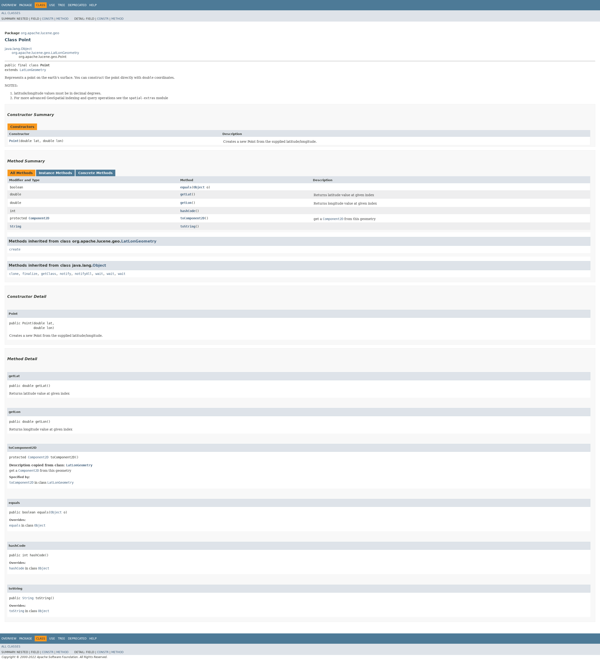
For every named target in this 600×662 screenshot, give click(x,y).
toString (187, 226)
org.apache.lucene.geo (40, 33)
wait (99, 274)
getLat (185, 194)
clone (14, 274)
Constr (47, 18)
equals (185, 187)
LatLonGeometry (33, 70)
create (14, 249)
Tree (61, 5)
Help (93, 5)
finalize (29, 274)
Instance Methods (55, 173)
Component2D (39, 218)
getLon (185, 203)
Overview (8, 5)
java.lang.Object (18, 49)
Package (25, 5)
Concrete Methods (95, 173)
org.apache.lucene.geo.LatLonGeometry (45, 53)
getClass (48, 274)
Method (62, 18)
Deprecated (77, 5)
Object (199, 187)
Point (14, 141)
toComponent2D (192, 218)
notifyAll (83, 274)
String (15, 226)
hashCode (187, 211)
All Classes (10, 13)
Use (52, 5)
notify (65, 274)
